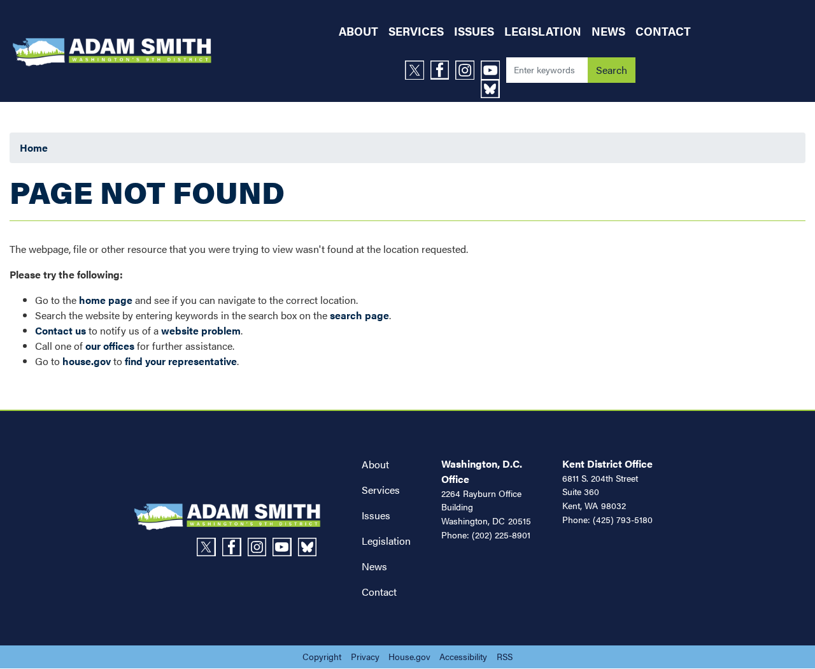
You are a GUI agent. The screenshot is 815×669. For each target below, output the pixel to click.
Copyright (321, 656)
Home (34, 147)
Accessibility (463, 656)
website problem (201, 330)
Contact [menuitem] (663, 31)
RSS (505, 656)
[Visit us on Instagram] (468, 70)
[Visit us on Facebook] (443, 70)
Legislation (386, 540)
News (374, 566)
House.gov (409, 656)
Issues (376, 515)
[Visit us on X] (417, 70)
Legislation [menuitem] (542, 31)
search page (359, 315)
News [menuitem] (608, 31)
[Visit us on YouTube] (493, 70)
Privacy (365, 656)
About (375, 464)
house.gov (86, 361)
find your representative (181, 361)
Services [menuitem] (416, 31)
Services (381, 489)
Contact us (60, 330)
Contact (379, 591)
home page (105, 299)
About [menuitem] (358, 31)
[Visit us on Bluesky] (493, 89)
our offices (109, 345)
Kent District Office (607, 463)
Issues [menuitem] (474, 31)
